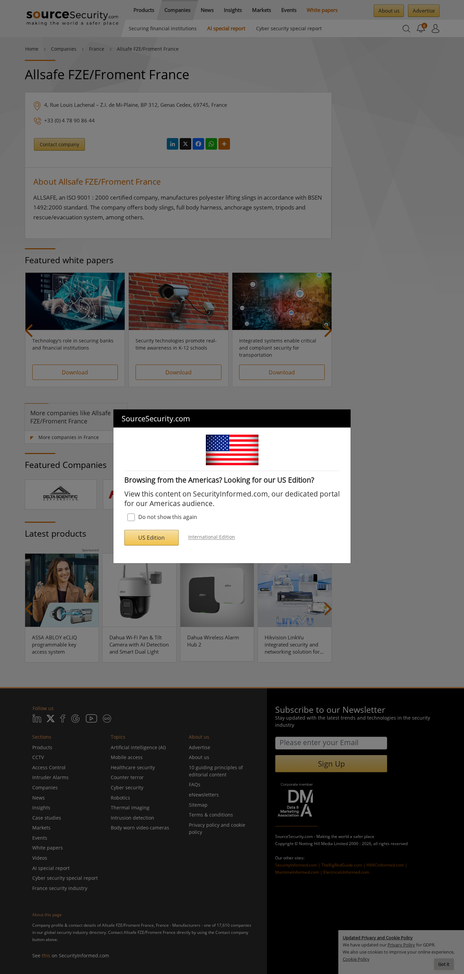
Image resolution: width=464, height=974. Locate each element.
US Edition (151, 537)
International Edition (211, 537)
